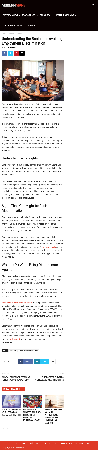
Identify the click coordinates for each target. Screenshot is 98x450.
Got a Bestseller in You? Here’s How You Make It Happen (11, 412)
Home (4, 34)
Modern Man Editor (11, 47)
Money (20, 25)
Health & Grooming (65, 15)
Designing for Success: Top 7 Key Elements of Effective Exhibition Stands (32, 415)
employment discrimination (28, 351)
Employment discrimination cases (17, 303)
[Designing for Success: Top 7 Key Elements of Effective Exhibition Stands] (32, 401)
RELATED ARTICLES (13, 389)
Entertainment (10, 15)
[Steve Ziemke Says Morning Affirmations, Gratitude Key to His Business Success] (54, 401)
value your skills (49, 247)
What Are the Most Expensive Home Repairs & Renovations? (16, 378)
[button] (93, 5)
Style (30, 25)
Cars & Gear (46, 15)
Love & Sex (8, 25)
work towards (15, 339)
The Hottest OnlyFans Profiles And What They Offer (49, 378)
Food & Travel (29, 15)
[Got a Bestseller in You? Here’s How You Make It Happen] (11, 401)
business (13, 351)
